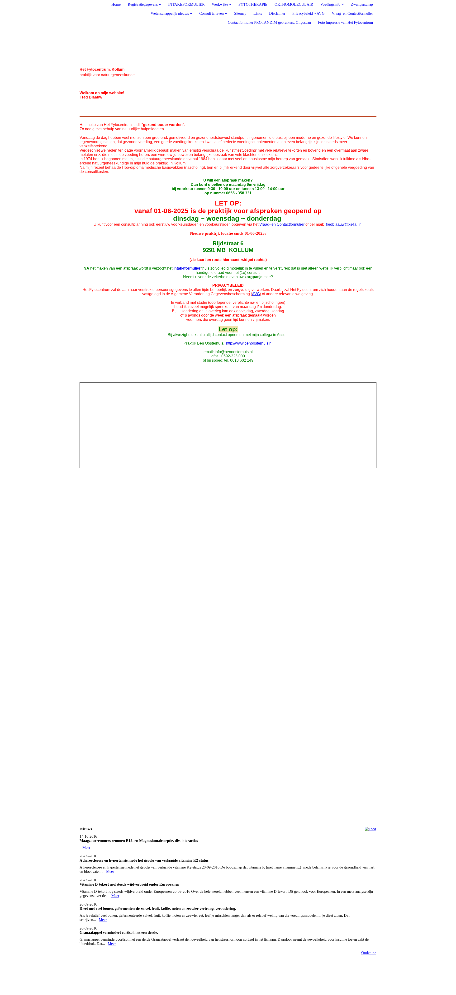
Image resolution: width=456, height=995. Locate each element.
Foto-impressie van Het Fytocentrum (345, 22)
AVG (256, 294)
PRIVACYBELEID (228, 285)
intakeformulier (186, 268)
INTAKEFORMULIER (186, 4)
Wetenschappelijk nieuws (170, 13)
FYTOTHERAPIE (252, 4)
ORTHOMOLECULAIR (294, 4)
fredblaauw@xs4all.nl (344, 224)
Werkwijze (220, 4)
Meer (86, 848)
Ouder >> (368, 953)
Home (116, 4)
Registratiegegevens (143, 4)
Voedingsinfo (330, 4)
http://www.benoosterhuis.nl (249, 343)
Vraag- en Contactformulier (352, 13)
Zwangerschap (362, 4)
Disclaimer (277, 13)
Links (257, 13)
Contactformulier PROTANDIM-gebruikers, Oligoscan (269, 22)
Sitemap (240, 13)
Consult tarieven (211, 13)
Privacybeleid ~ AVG (308, 13)
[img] (228, 47)
